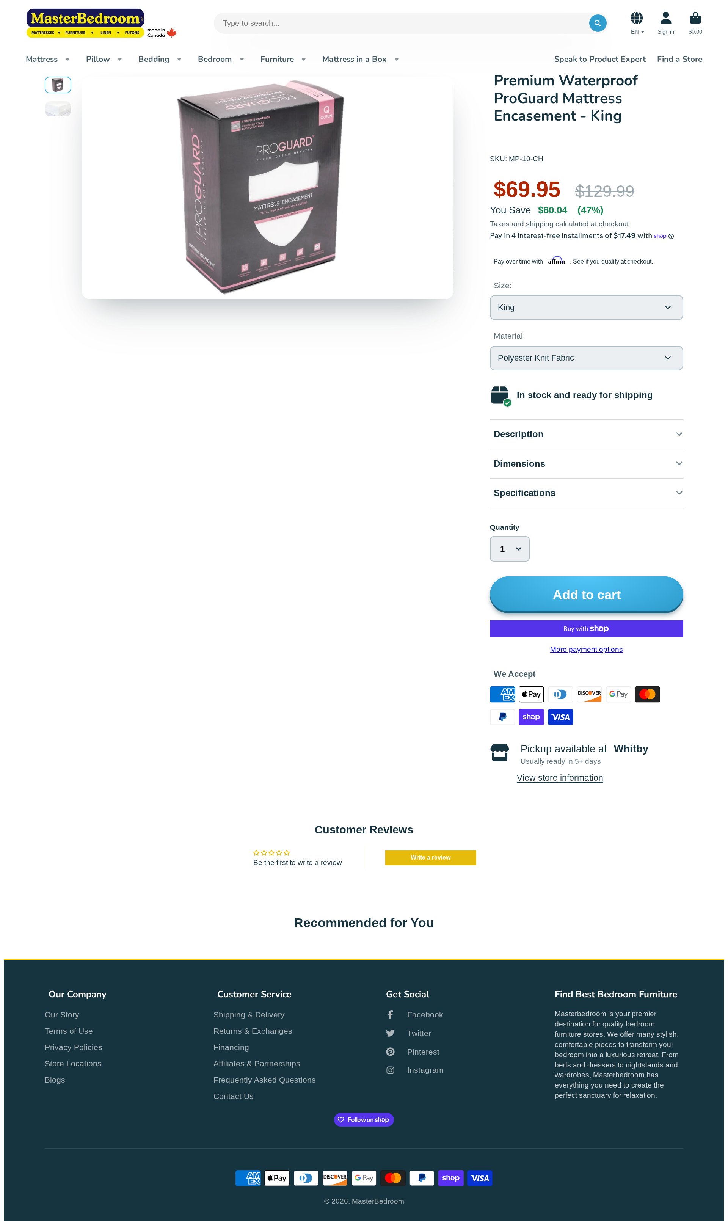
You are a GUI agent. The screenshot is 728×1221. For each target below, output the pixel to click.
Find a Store (679, 59)
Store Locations (73, 1063)
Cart (695, 23)
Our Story (62, 1014)
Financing (231, 1047)
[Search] (598, 23)
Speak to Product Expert (600, 59)
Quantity (504, 527)
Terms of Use (69, 1030)
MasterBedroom (378, 1201)
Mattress (42, 59)
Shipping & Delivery (249, 1014)
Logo (101, 23)
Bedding (153, 59)
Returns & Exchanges (252, 1030)
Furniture (277, 59)
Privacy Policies (73, 1047)
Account (665, 23)
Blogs (55, 1079)
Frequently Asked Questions (264, 1079)
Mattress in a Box (354, 59)
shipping (540, 224)
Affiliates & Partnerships (256, 1063)
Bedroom (215, 59)
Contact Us (233, 1096)
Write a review (430, 857)
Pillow (98, 59)
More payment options (586, 649)
